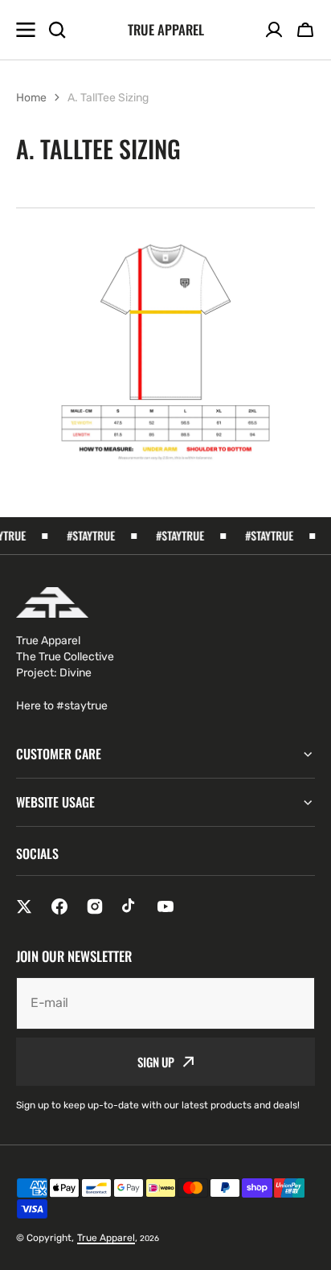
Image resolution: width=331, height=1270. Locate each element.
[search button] (57, 29)
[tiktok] (130, 906)
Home (31, 98)
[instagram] (94, 906)
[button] (305, 29)
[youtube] (165, 906)
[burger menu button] (25, 29)
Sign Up (155, 1062)
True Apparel (106, 1237)
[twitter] (24, 906)
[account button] (274, 29)
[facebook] (59, 906)
